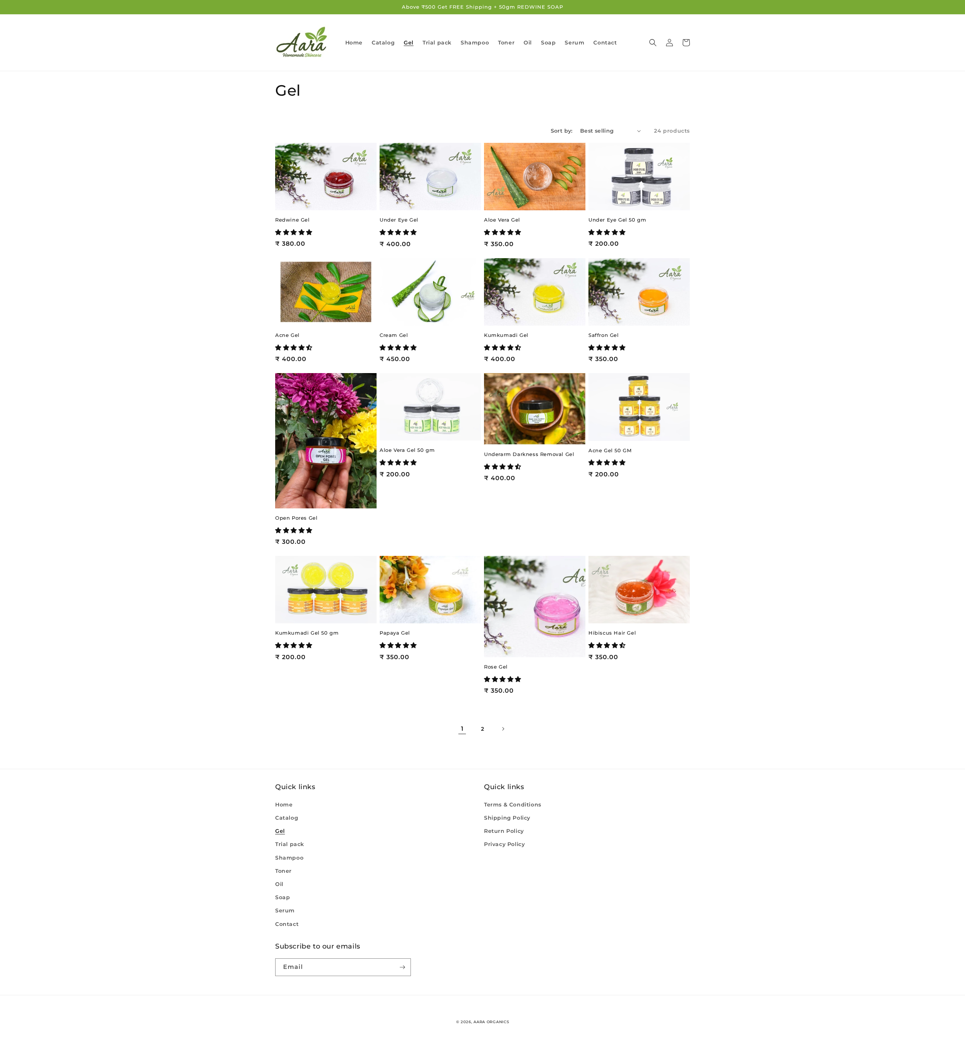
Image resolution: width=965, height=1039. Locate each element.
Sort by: (562, 130)
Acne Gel (287, 335)
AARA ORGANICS (491, 1021)
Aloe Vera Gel (502, 220)
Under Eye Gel (399, 220)
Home (284, 804)
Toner (283, 871)
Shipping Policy (507, 817)
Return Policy (504, 831)
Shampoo (289, 857)
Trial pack (289, 844)
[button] (653, 42)
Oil (279, 884)
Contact (287, 924)
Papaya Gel (395, 633)
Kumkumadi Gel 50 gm (307, 633)
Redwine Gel (292, 220)
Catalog (286, 817)
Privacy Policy (504, 844)
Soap (282, 897)
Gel (280, 831)
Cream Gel (394, 335)
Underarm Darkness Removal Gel (529, 454)
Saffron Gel (603, 335)
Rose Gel (496, 667)
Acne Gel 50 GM (609, 450)
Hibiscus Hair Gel (612, 633)
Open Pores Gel (296, 518)
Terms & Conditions (512, 804)
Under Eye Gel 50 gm (617, 220)
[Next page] (503, 729)
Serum (285, 910)
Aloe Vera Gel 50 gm (407, 450)
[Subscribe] (402, 967)
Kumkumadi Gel (506, 335)
